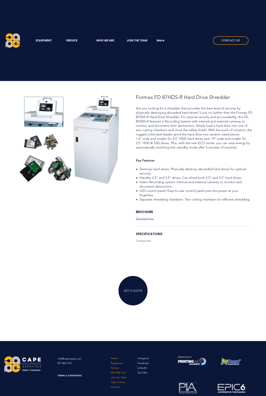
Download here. (145, 218)
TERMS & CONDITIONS (70, 375)
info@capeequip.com (70, 358)
